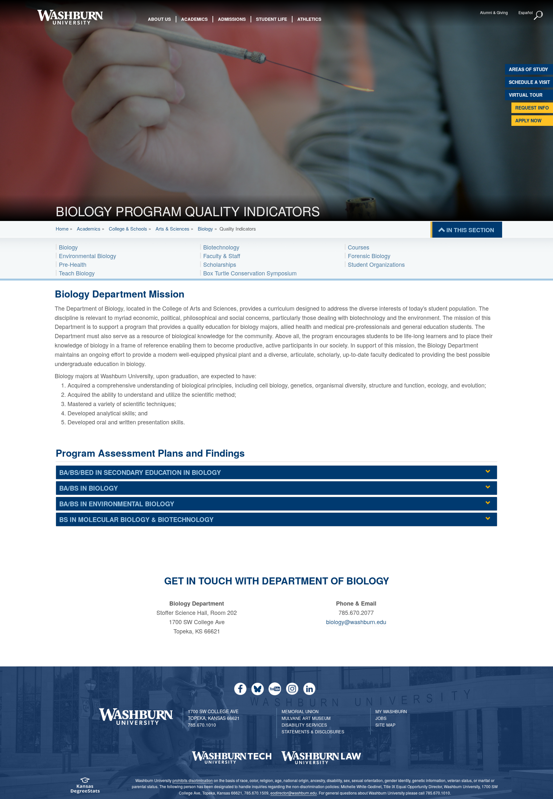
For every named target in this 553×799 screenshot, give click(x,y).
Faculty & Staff (221, 255)
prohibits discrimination (192, 780)
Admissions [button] (232, 19)
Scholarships (219, 264)
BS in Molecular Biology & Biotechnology (136, 519)
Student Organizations (376, 264)
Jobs (381, 718)
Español (525, 12)
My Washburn (391, 711)
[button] (538, 15)
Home (62, 228)
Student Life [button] (271, 19)
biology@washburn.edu (356, 621)
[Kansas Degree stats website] (85, 787)
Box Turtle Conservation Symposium (250, 273)
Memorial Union (300, 711)
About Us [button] (159, 19)
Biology (205, 228)
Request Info (532, 107)
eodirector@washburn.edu (293, 792)
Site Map (385, 725)
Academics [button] (194, 19)
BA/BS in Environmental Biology (116, 503)
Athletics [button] (309, 19)
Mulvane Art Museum (306, 718)
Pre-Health (72, 264)
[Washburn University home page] (69, 17)
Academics (88, 228)
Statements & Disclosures (313, 732)
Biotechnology (221, 247)
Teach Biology (77, 273)
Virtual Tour (525, 95)
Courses (358, 247)
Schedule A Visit (529, 82)
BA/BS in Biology (88, 488)
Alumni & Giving (494, 12)
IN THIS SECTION (470, 230)
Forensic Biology (369, 255)
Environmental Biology (87, 255)
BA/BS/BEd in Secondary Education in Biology (140, 472)
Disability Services (304, 725)
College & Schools (128, 228)
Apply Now (528, 120)
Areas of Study (528, 69)
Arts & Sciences (172, 228)
